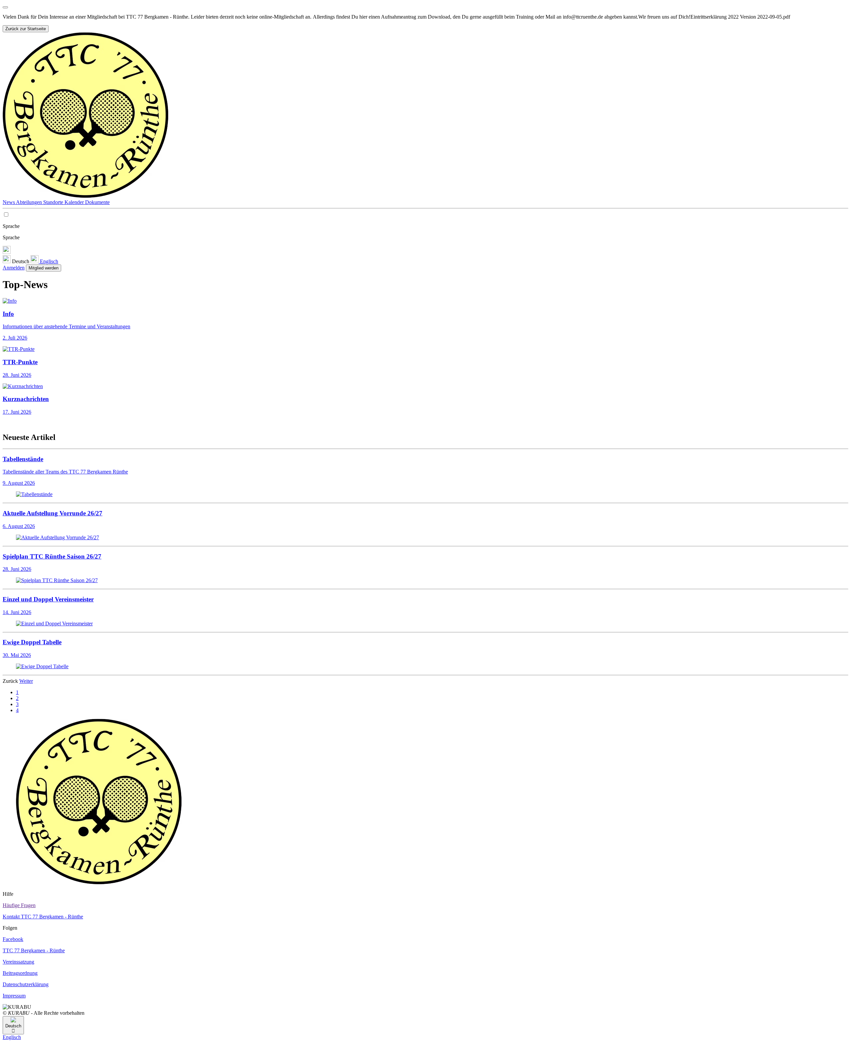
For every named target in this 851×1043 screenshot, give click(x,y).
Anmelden (14, 267)
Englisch (48, 261)
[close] (5, 7)
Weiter (26, 681)
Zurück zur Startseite (25, 28)
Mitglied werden (44, 267)
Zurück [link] (11, 681)
